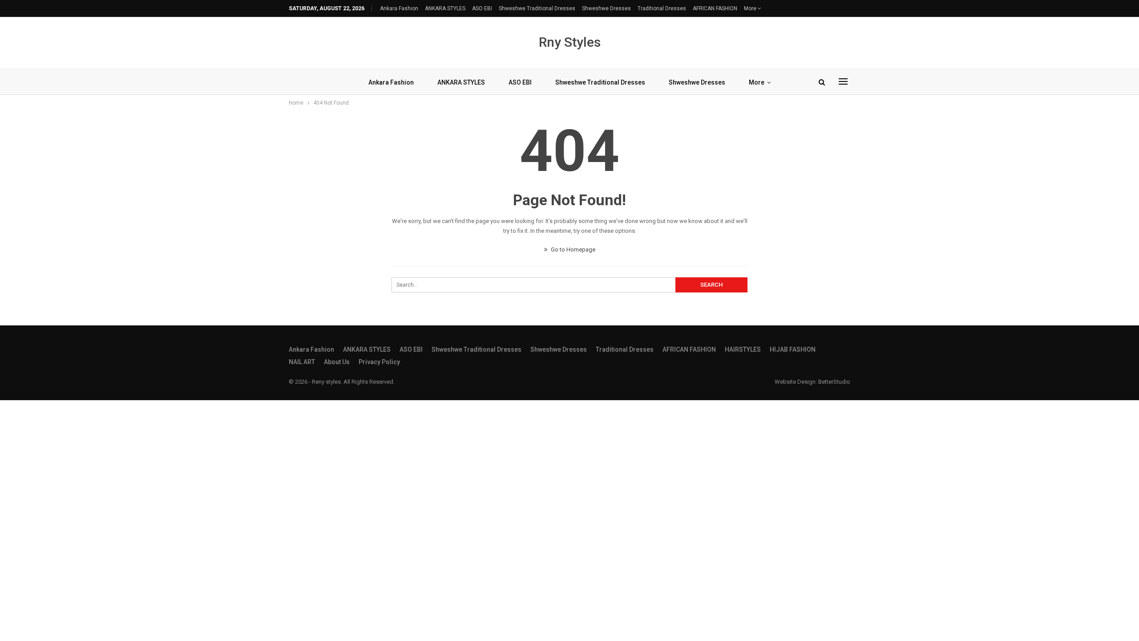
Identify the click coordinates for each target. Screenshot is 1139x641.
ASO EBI (482, 8)
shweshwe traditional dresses (537, 8)
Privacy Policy (379, 361)
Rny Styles (570, 42)
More (751, 8)
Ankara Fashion (399, 8)
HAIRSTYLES (743, 349)
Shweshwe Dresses (606, 8)
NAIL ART (302, 361)
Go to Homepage (572, 249)
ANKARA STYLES (445, 8)
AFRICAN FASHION (715, 8)
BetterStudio (834, 381)
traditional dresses (662, 8)
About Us (337, 361)
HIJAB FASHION (793, 349)
